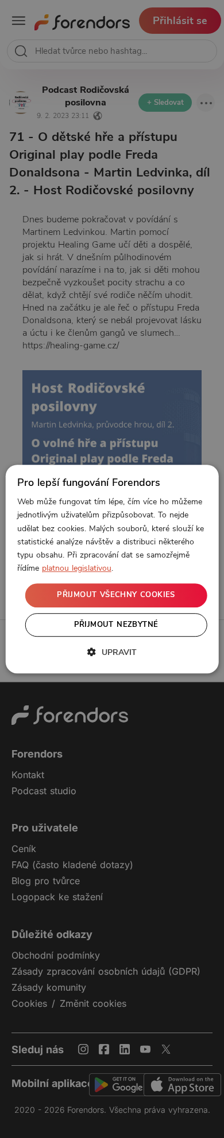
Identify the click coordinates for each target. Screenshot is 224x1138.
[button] (112, 652)
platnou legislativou (76, 568)
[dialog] (112, 569)
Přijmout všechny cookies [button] (116, 595)
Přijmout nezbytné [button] (116, 624)
